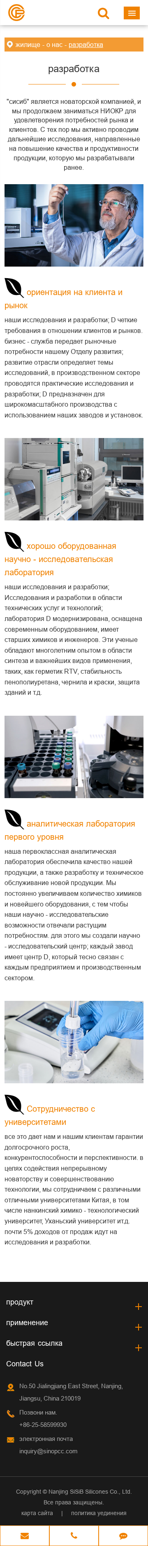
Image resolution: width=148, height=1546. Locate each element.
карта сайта (37, 1513)
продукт (19, 1302)
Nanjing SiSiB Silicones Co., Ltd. (90, 1491)
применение (27, 1322)
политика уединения (99, 1513)
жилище (28, 44)
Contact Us (25, 1363)
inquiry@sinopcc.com (48, 1451)
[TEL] (74, 1536)
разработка (86, 44)
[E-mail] (24, 1536)
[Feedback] (123, 1536)
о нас (54, 44)
